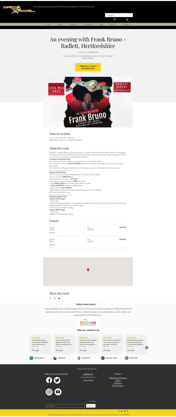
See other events (88, 68)
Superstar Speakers (87, 368)
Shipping (118, 383)
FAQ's (118, 380)
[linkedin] (122, 411)
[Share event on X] (55, 298)
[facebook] (119, 411)
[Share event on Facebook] (50, 298)
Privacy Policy (118, 385)
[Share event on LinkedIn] (59, 298)
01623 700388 (88, 380)
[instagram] (127, 411)
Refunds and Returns (118, 378)
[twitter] (124, 411)
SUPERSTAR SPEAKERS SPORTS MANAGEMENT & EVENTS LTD (64, 6)
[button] (127, 19)
